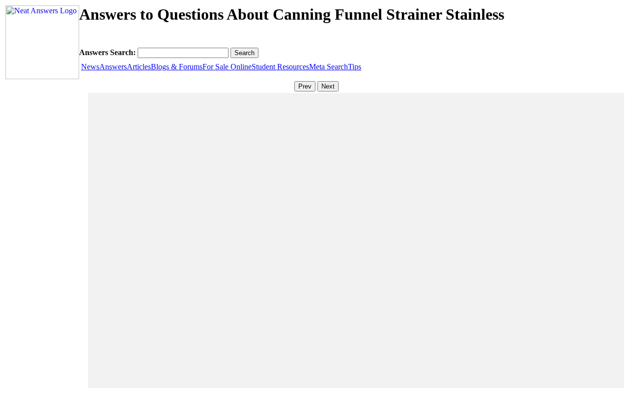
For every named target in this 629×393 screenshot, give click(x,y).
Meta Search (328, 66)
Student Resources (280, 66)
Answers (113, 66)
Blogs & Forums (176, 66)
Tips (354, 66)
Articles (139, 66)
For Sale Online (227, 66)
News (90, 66)
